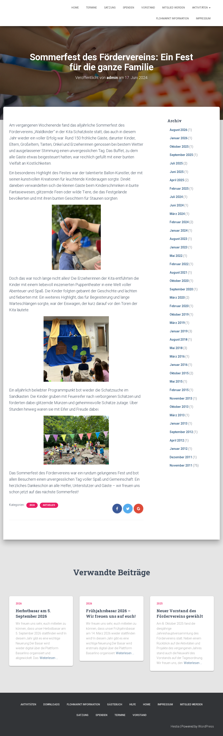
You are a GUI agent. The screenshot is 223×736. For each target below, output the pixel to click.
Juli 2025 (176, 163)
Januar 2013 (179, 423)
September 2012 (181, 432)
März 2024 (177, 214)
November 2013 (181, 398)
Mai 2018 (176, 348)
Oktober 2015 (179, 373)
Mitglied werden (173, 7)
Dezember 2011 (181, 457)
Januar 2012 (179, 448)
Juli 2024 (176, 197)
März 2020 (177, 297)
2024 (32, 505)
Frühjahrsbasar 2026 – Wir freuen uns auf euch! (110, 613)
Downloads (51, 704)
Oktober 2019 (179, 314)
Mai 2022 (176, 256)
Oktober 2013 (179, 406)
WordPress (206, 726)
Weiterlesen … (49, 658)
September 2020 (181, 289)
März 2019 (177, 323)
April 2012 (177, 440)
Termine (91, 7)
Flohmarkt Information (172, 18)
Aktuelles (49, 505)
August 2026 (178, 130)
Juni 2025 (177, 172)
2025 (160, 603)
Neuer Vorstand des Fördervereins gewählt (180, 613)
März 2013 (177, 415)
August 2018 (178, 339)
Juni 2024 (177, 205)
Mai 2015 (176, 381)
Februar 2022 (179, 264)
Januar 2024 (179, 230)
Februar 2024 (179, 222)
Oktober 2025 (179, 146)
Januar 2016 (179, 364)
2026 (19, 603)
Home (75, 7)
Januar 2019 (179, 331)
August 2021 (178, 272)
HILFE (132, 704)
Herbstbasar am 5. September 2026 (33, 613)
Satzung (110, 7)
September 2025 (181, 155)
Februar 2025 (179, 188)
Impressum (203, 18)
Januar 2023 (179, 247)
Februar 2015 (179, 390)
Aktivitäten (200, 7)
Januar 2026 (179, 138)
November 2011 (181, 465)
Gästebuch (114, 704)
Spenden (128, 7)
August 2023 (178, 239)
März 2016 (177, 356)
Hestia (175, 726)
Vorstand (148, 7)
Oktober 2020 (179, 281)
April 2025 (177, 180)
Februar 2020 (179, 306)
